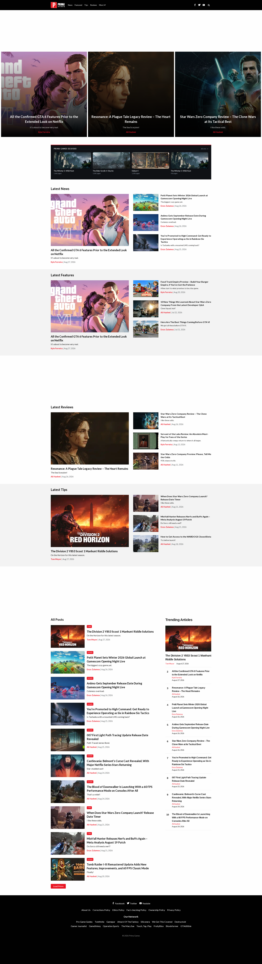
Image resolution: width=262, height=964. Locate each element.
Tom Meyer (56, 559)
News (70, 5)
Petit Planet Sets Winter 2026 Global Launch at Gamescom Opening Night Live (190, 707)
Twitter (133, 903)
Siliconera (145, 921)
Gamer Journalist (79, 926)
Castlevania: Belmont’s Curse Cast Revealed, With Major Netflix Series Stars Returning (191, 797)
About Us (103, 3)
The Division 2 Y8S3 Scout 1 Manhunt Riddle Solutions (84, 551)
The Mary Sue (127, 926)
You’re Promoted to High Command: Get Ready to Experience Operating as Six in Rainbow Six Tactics (186, 238)
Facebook (120, 903)
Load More (58, 886)
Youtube (146, 903)
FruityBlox (159, 926)
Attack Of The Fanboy (128, 921)
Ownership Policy (156, 910)
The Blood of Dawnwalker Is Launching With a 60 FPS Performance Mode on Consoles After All (191, 817)
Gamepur (110, 921)
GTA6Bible (186, 926)
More (104, 6)
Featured (78, 5)
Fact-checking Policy (136, 910)
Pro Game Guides (84, 921)
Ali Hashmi (131, 132)
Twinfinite (99, 921)
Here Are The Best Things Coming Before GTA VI (185, 322)
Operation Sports (111, 926)
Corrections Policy (101, 910)
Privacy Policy (174, 910)
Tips (86, 5)
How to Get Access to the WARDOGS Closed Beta (186, 536)
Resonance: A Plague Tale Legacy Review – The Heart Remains (89, 468)
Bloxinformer (172, 926)
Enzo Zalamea (167, 206)
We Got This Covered (162, 921)
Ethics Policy (118, 910)
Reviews (93, 5)
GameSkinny (95, 926)
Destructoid (180, 921)
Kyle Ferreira (44, 132)
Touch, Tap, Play (143, 926)
